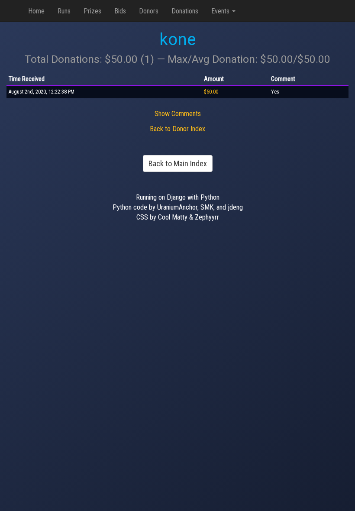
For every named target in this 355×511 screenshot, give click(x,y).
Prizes (92, 11)
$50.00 (211, 92)
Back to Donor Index (177, 129)
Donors (148, 11)
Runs (64, 11)
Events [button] (221, 11)
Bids (120, 11)
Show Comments (178, 114)
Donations (184, 11)
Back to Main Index (177, 163)
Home (36, 11)
